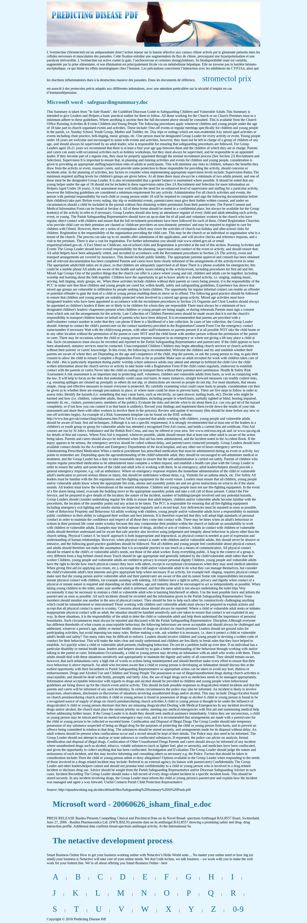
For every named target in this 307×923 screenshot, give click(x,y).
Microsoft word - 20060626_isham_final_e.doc (132, 804)
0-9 (238, 909)
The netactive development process (113, 840)
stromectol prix (226, 78)
